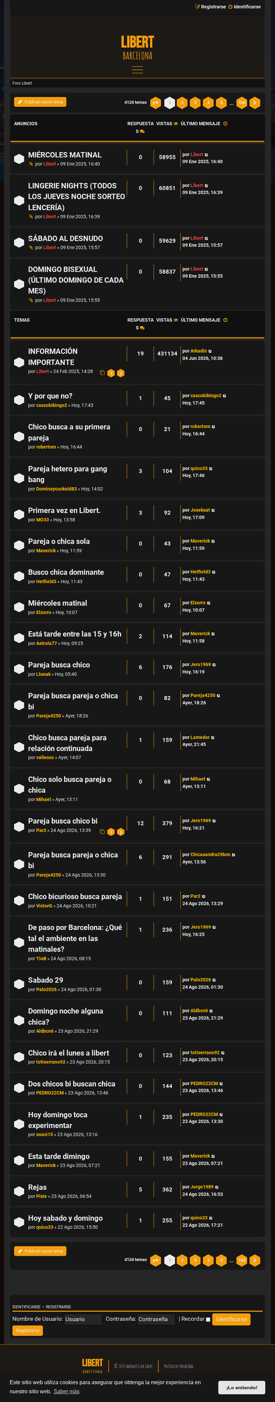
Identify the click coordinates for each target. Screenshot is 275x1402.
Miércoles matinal (57, 603)
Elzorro (43, 612)
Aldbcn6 (45, 1031)
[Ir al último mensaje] (206, 154)
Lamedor (200, 737)
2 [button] (182, 102)
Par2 (41, 830)
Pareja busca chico (59, 665)
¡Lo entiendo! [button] (242, 1387)
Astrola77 (46, 643)
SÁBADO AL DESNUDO (65, 238)
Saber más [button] (66, 1391)
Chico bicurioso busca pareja (75, 896)
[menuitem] (244, 7)
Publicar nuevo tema (43, 101)
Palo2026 (46, 989)
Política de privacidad (178, 1366)
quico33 (199, 468)
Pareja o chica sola (59, 541)
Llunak (43, 674)
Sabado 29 (45, 980)
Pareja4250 (48, 716)
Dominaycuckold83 (56, 489)
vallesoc (45, 757)
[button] (155, 103)
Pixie (41, 1196)
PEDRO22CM (50, 1093)
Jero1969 (200, 664)
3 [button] (195, 102)
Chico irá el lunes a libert (68, 1053)
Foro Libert (22, 83)
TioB (41, 959)
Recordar (193, 1318)
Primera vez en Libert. (64, 510)
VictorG (44, 906)
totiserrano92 (50, 1062)
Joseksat (200, 510)
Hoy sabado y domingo (65, 1218)
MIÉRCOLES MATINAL (65, 155)
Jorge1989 (202, 1187)
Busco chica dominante (66, 572)
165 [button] (241, 102)
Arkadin (198, 351)
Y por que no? (50, 396)
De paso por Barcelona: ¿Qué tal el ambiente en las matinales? (75, 938)
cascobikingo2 (51, 405)
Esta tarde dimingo (59, 1156)
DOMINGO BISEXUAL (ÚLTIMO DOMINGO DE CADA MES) (76, 280)
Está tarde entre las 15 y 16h (74, 634)
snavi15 (44, 1134)
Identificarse (26, 1307)
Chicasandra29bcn (210, 854)
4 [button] (208, 102)
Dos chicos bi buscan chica (71, 1084)
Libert (49, 164)
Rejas (37, 1187)
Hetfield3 (46, 582)
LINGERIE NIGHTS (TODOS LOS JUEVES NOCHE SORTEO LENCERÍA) (76, 197)
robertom (46, 447)
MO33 (42, 520)
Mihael (43, 799)
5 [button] (221, 102)
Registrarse (58, 1307)
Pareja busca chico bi (63, 821)
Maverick (46, 551)
